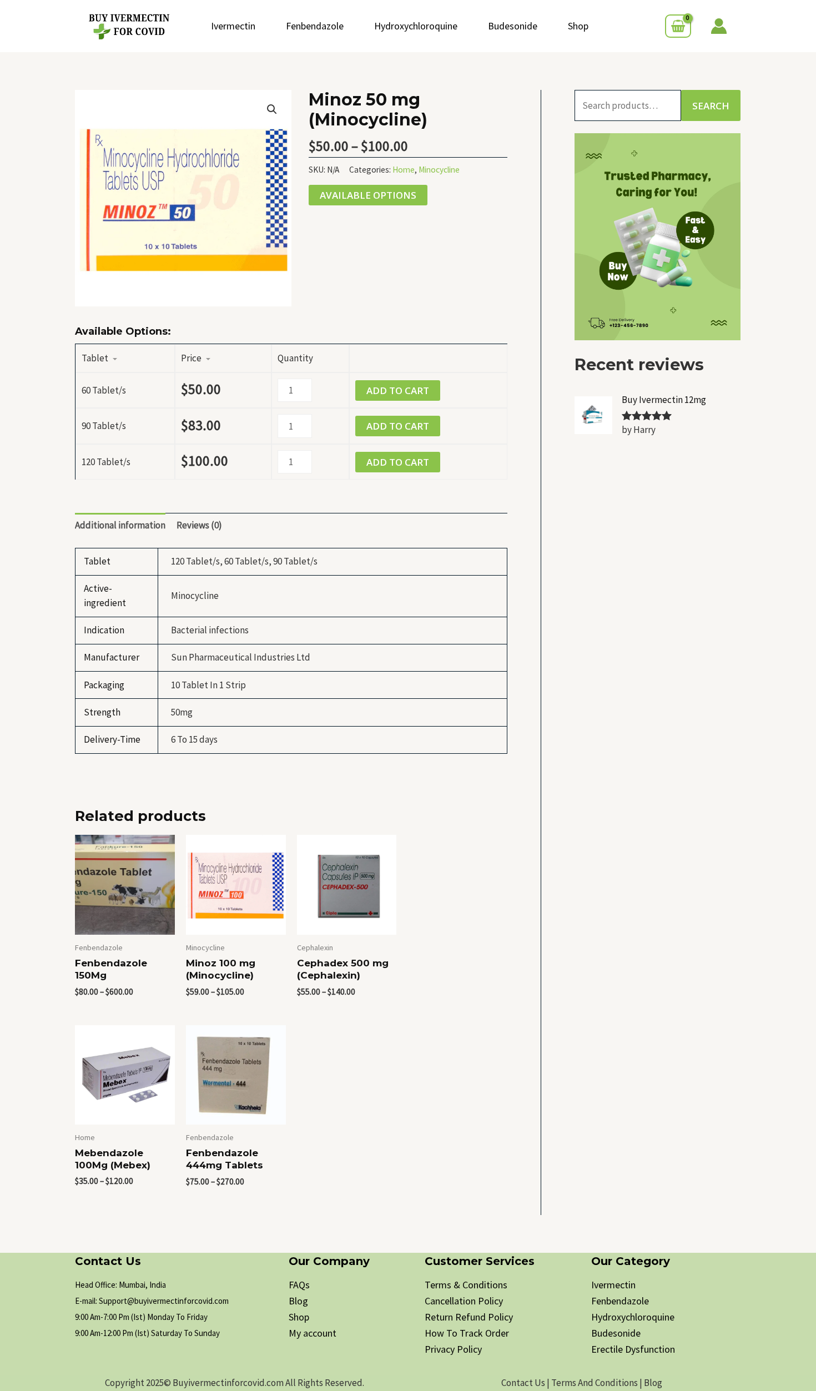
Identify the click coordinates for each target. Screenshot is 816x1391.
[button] (272, 109)
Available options (368, 195)
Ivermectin (233, 25)
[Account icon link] (719, 26)
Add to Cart (397, 390)
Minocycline (439, 169)
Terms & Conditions (466, 1284)
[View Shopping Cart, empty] (678, 26)
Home (403, 169)
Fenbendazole (315, 25)
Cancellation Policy (464, 1300)
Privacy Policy (453, 1349)
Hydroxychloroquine (415, 25)
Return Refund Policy (469, 1317)
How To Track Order (467, 1333)
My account (312, 1333)
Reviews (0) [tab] (199, 525)
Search (710, 105)
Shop (578, 25)
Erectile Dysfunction (633, 1349)
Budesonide (512, 25)
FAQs (299, 1284)
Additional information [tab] (120, 525)
